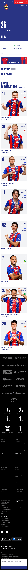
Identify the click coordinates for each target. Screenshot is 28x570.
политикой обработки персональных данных (11, 563)
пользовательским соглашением (16, 562)
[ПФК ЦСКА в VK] (2, 532)
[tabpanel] (14, 75)
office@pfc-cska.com (8, 548)
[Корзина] (26, 5)
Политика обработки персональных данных (10, 552)
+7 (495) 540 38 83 (6, 546)
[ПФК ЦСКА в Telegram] (7, 532)
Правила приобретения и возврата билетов (10, 556)
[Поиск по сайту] (17, 5)
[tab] (5, 69)
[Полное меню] (2, 6)
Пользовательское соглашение (7, 554)
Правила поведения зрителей (7, 558)
